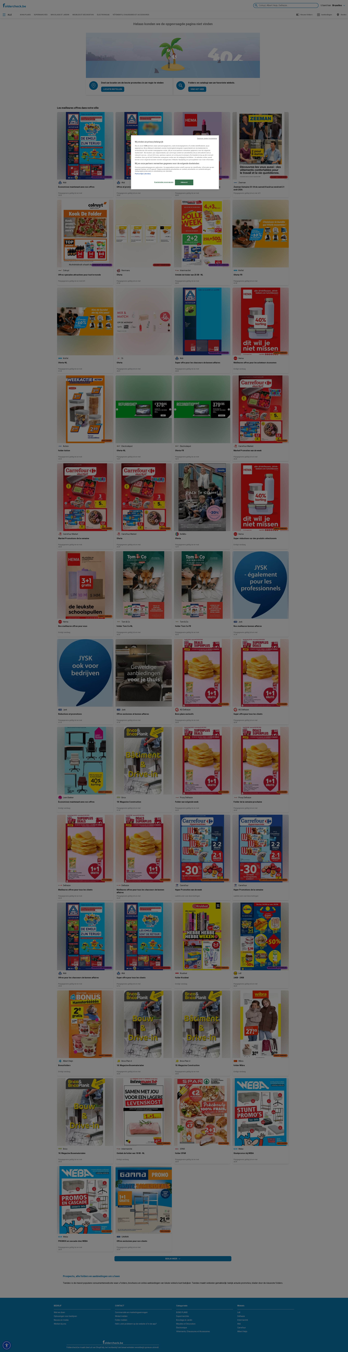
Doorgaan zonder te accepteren (207, 138)
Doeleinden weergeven (163, 182)
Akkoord (184, 182)
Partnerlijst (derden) (143, 174)
